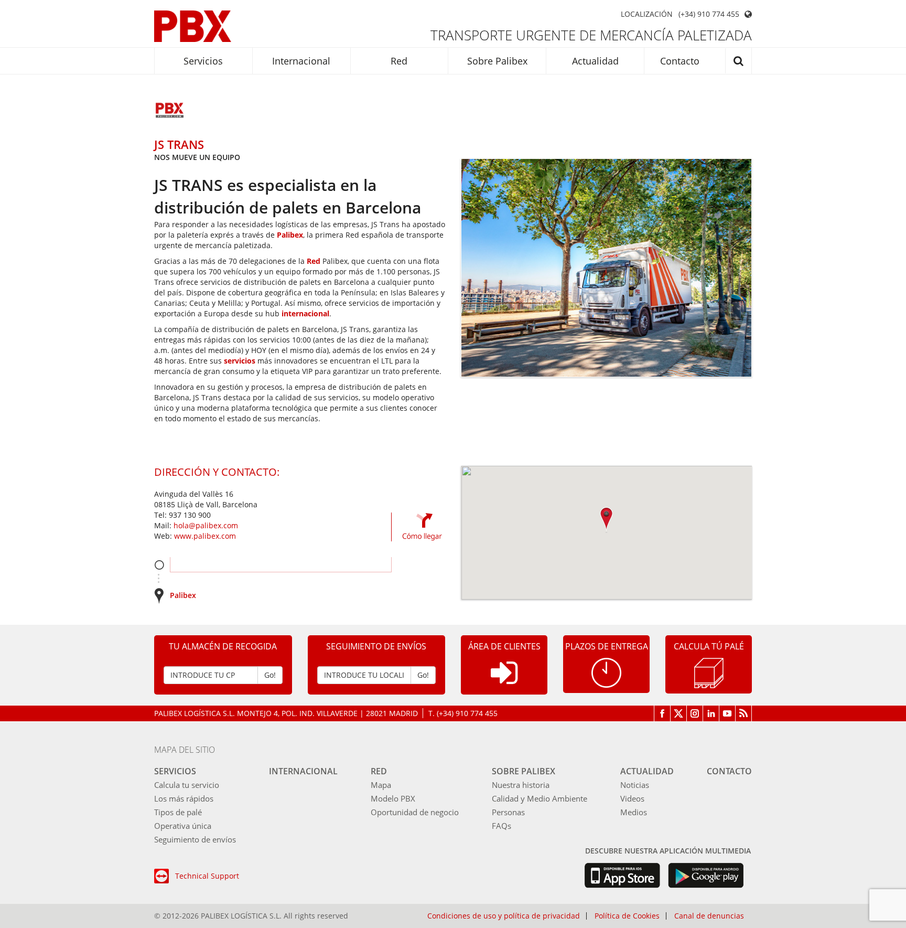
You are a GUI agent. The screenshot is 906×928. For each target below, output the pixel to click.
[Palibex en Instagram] (695, 713)
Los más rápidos (183, 798)
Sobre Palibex (497, 61)
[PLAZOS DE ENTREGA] (606, 672)
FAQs (501, 825)
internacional (305, 313)
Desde (159, 564)
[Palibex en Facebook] (662, 713)
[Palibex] (192, 26)
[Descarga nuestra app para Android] (706, 875)
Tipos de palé (178, 812)
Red (399, 61)
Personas (508, 812)
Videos (632, 798)
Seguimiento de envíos (195, 839)
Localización (647, 14)
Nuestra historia (520, 785)
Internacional (301, 61)
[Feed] (744, 713)
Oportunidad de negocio (415, 812)
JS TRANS (179, 144)
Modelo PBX (393, 798)
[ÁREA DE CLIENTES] (504, 681)
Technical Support (207, 876)
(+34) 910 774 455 (708, 14)
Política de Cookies (627, 916)
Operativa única (182, 825)
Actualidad (595, 61)
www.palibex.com (205, 536)
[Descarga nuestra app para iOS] (622, 875)
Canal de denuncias (709, 916)
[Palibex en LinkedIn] (711, 713)
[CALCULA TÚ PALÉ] (709, 672)
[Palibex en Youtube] (727, 713)
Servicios (203, 61)
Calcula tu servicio (186, 785)
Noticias (634, 785)
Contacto (679, 61)
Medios (633, 812)
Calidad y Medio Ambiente (539, 798)
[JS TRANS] (170, 111)
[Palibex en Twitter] (679, 713)
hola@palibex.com (206, 525)
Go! (270, 675)
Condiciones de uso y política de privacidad (503, 916)
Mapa (381, 785)
